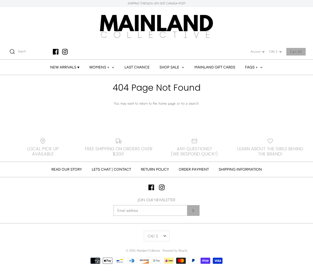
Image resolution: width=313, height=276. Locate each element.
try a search (190, 103)
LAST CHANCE (137, 67)
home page (167, 103)
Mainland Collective (149, 250)
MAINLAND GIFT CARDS (214, 67)
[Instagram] (65, 52)
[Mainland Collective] (156, 25)
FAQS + (252, 67)
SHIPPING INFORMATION (240, 169)
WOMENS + (99, 67)
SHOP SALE (169, 67)
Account (255, 51)
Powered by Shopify (175, 250)
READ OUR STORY (66, 169)
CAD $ (273, 51)
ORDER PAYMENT (194, 169)
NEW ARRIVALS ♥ (64, 67)
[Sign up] (193, 210)
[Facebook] (55, 52)
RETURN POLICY (155, 169)
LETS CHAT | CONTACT (111, 169)
